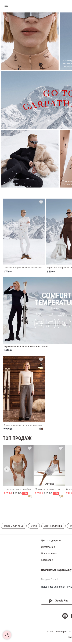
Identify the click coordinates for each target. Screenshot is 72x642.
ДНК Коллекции (53, 525)
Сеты (34, 525)
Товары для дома (14, 525)
